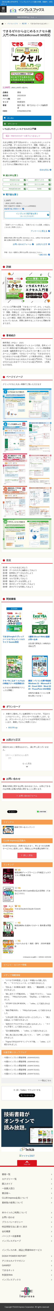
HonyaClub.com (14, 189)
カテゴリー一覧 (9, 1179)
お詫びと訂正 (41, 244)
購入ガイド (7, 1184)
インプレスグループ (11, 1241)
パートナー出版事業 (11, 1236)
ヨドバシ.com (39, 184)
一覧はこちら (45, 1080)
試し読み (10, 118)
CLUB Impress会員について (15, 1198)
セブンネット (14, 184)
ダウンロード (12, 124)
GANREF (6, 1265)
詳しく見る (28, 855)
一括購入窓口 (42, 255)
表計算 (24, 24)
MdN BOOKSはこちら (27, 17)
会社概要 (6, 1231)
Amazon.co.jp (15, 180)
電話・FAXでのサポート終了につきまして (23, 136)
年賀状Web (7, 1275)
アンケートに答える (39, 231)
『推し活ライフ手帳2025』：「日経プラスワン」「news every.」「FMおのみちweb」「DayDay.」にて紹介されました (27, 996)
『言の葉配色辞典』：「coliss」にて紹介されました (25, 1031)
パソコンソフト (12, 24)
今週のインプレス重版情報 (15, 1057)
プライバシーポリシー (12, 1222)
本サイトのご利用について (14, 1212)
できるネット (8, 1270)
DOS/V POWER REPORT (14, 1256)
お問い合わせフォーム (22, 244)
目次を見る (44, 170)
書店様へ (6, 1193)
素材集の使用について (12, 1202)
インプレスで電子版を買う (27, 215)
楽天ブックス (39, 180)
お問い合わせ (8, 1217)
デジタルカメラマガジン (13, 1261)
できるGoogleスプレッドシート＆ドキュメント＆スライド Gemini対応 (14, 639)
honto (39, 189)
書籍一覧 (6, 1174)
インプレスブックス (11, 1280)
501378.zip (12, 728)
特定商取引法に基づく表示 (14, 1227)
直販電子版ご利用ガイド (12, 209)
